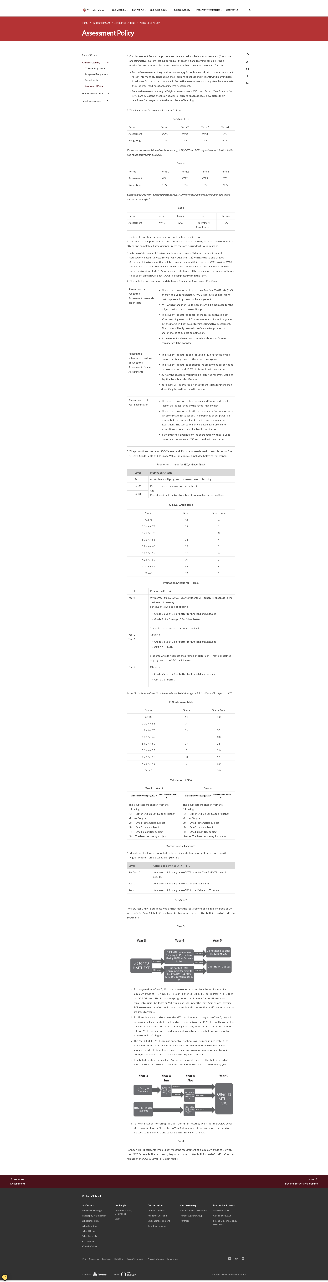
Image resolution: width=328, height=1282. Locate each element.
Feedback (106, 1259)
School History (89, 1231)
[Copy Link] (246, 62)
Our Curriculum (158, 10)
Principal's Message (92, 1210)
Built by (116, 1274)
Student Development (159, 1220)
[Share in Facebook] (246, 74)
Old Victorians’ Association (193, 1210)
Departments (91, 80)
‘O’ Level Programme (95, 68)
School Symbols (89, 1225)
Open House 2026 (222, 1215)
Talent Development (158, 1225)
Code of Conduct (90, 55)
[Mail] (246, 67)
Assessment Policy (94, 86)
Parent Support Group (191, 1215)
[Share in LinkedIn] (246, 81)
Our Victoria (119, 10)
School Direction (90, 1220)
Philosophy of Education (94, 1215)
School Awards (89, 1236)
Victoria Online (89, 1246)
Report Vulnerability (135, 1259)
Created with (86, 1274)
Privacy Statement (155, 1259)
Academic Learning (157, 1215)
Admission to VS (221, 1210)
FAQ (84, 1259)
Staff (117, 1218)
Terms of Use (172, 1259)
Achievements (89, 1241)
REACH (117, 1259)
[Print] (246, 55)
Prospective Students (208, 10)
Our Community (181, 10)
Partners (184, 1220)
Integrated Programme (96, 74)
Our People (138, 10)
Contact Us (232, 10)
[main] (164, 602)
